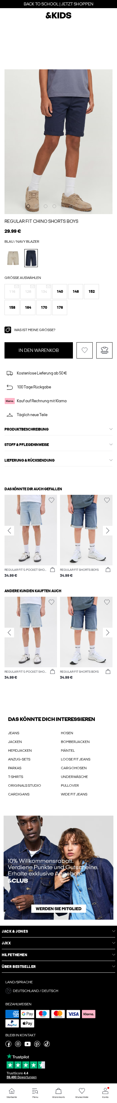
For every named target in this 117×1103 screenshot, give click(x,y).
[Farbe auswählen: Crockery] (13, 258)
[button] (12, 291)
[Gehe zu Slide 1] (28, 206)
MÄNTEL (68, 750)
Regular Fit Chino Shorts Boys (41, 221)
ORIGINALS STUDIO (24, 785)
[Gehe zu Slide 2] (37, 206)
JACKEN (15, 742)
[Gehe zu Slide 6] (71, 206)
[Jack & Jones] (58, 18)
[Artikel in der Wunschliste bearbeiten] (84, 350)
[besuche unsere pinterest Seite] (37, 1046)
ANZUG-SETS (19, 759)
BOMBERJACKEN (75, 742)
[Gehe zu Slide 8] (89, 206)
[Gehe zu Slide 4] (54, 206)
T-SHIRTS (15, 777)
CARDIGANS (18, 794)
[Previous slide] (9, 530)
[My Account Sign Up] (58, 868)
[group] (30, 536)
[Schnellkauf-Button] (52, 570)
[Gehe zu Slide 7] (80, 206)
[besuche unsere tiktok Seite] (47, 1046)
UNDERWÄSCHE (74, 777)
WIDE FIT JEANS (74, 794)
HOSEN (67, 733)
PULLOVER (70, 785)
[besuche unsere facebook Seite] (8, 1046)
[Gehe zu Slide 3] (45, 206)
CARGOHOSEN (74, 768)
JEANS (13, 733)
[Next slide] (107, 530)
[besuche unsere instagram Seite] (18, 1046)
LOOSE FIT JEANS (75, 759)
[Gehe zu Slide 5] (62, 206)
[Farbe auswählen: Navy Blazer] (31, 258)
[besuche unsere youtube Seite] (28, 1046)
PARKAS (14, 768)
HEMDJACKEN (20, 750)
